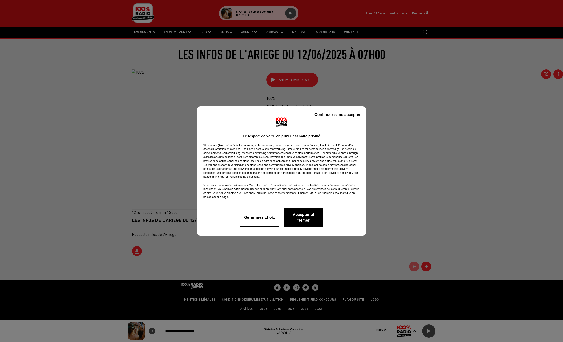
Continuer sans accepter (337, 114)
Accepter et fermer (303, 217)
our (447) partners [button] (224, 145)
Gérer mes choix (259, 217)
